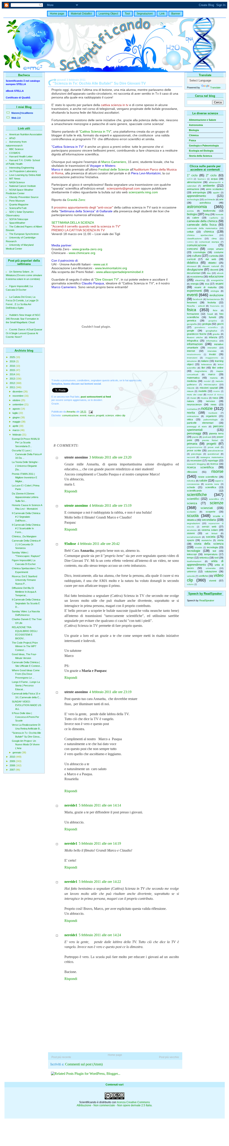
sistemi (191, 533)
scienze (216, 503)
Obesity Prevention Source (23, 197)
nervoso (210, 401)
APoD (12, 138)
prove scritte (194, 450)
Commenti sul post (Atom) (84, 1064)
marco (211, 374)
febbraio (17, 434)
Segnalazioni (145, 13)
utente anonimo (76, 505)
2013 (13, 378)
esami (219, 283)
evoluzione (216, 295)
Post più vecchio (169, 1057)
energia (195, 283)
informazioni (195, 344)
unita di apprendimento (205, 562)
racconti (191, 457)
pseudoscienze (215, 450)
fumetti (212, 317)
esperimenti (194, 290)
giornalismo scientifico (206, 327)
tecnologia (212, 547)
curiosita (213, 255)
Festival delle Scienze (113, 169)
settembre (18, 404)
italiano (205, 361)
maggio (17, 421)
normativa (192, 409)
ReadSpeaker (206, 600)
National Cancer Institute (22, 186)
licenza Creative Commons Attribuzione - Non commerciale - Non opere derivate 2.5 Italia (114, 1104)
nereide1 (70, 805)
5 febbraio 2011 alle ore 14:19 (100, 843)
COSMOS (14, 153)
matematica (193, 377)
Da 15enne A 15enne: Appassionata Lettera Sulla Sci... (25, 497)
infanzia (213, 337)
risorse (217, 471)
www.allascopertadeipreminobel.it (119, 272)
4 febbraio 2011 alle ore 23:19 (110, 692)
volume (190, 584)
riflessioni (192, 472)
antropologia (199, 192)
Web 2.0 (16, 118)
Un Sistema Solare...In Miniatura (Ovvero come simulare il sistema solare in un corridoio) (24, 275)
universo (191, 571)
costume (218, 252)
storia (220, 540)
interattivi (212, 347)
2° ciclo (211, 175)
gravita (216, 334)
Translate (215, 87)
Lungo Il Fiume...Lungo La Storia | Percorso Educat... (26, 686)
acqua (214, 178)
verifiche (203, 576)
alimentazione (194, 182)
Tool (127, 13)
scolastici (191, 511)
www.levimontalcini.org (111, 268)
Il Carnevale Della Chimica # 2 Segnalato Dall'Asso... (26, 517)
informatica (211, 341)
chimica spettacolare (200, 235)
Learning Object (108, 13)
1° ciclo (192, 175)
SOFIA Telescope (18, 219)
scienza (192, 503)
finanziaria (214, 306)
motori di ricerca (215, 395)
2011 (13, 387)
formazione (193, 314)
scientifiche (197, 494)
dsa (209, 273)
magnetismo (201, 371)
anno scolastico (214, 189)
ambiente (209, 185)
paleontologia (211, 419)
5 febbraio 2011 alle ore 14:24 (100, 935)
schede (191, 487)
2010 (13, 756)
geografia (192, 324)
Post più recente (61, 1057)
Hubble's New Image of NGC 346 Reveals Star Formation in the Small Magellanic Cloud (23, 319)
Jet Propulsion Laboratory (23, 171)
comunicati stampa (209, 242)
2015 (13, 370)
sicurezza (192, 530)
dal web (211, 259)
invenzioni (192, 357)
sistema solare (209, 530)
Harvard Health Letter (21, 156)
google (190, 330)
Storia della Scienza (200, 155)
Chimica (194, 135)
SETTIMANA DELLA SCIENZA (72, 222)
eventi (192, 295)
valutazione (211, 571)
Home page (57, 13)
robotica (191, 480)
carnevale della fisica (201, 224)
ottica (190, 419)
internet (191, 351)
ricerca (214, 464)
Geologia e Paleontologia (204, 145)
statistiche (206, 540)
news (213, 404)
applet (216, 192)
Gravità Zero (76, 200)
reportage (213, 460)
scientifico (214, 499)
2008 (13, 765)
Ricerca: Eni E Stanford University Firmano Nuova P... (24, 580)
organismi (211, 416)
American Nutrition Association (25, 134)
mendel (207, 381)
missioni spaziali (209, 387)
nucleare (212, 413)
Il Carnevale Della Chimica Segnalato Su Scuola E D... (26, 603)
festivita (212, 302)
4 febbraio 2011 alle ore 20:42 (98, 544)
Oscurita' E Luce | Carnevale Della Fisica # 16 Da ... (27, 454)
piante (195, 437)
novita (191, 412)
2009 (13, 761)
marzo (16, 430)
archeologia (193, 199)
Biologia (194, 130)
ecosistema (196, 276)
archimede (209, 199)
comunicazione (196, 245)
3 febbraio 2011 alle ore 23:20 (110, 457)
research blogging (196, 464)
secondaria (209, 519)
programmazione (194, 447)
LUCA (190, 179)
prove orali (213, 447)
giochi (220, 324)
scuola (193, 515)
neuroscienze (194, 404)
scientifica (210, 487)
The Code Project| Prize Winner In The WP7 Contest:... (25, 646)
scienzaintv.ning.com (143, 192)
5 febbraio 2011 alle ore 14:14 (100, 805)
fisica (191, 310)
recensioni (195, 460)
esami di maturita (205, 287)
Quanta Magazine (18, 204)
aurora (190, 211)
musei (193, 398)
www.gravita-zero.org (87, 249)
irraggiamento (212, 358)
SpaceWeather (17, 222)
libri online (217, 367)
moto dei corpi (194, 394)
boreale (219, 214)
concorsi (192, 248)
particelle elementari (200, 422)
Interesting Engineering (21, 167)
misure (190, 391)
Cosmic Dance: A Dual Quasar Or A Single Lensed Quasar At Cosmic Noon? (24, 333)
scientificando (194, 490)
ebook (220, 273)
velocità (191, 576)
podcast (207, 437)
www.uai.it (100, 264)
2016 (13, 366)
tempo (190, 557)
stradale (198, 547)
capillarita (213, 218)
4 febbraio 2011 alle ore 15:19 (110, 505)
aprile (16, 426)
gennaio (17, 752)
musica (204, 398)
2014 (13, 374)
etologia (215, 291)
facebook (197, 299)
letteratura (206, 364)
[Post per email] (90, 411)
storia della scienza (208, 543)
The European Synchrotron (24, 234)
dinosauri (191, 266)
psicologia (196, 454)
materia (214, 378)
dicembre (18, 391)
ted (214, 551)
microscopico (210, 384)
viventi (212, 580)
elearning (200, 280)
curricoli (191, 259)
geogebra (212, 321)
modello (202, 391)
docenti (214, 269)
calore (195, 217)
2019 (13, 361)
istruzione (192, 361)
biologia (192, 214)
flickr (215, 310)
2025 (13, 357)
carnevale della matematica (202, 228)
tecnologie (193, 550)
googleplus (211, 330)
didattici (212, 262)
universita (211, 568)
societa (210, 536)
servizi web (209, 526)
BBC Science (16, 149)
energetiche (217, 280)
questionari (213, 454)
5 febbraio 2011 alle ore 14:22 (100, 881)
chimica (209, 231)
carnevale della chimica (202, 221)
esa (207, 283)
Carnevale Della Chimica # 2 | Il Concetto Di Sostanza (26, 544)
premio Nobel (210, 440)
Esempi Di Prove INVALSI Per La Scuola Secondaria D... (26, 443)
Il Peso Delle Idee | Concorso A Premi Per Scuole (25, 717)
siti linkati (211, 533)
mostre (216, 391)
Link (162, 13)
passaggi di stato (197, 426)
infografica (192, 340)
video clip (120, 415)
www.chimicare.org (82, 253)
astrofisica (205, 202)
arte (221, 199)
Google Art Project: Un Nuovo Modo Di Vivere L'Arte (26, 745)
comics (190, 242)
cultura (196, 255)
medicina (192, 381)
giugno (16, 417)
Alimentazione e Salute (202, 120)
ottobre (17, 400)
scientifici (193, 498)
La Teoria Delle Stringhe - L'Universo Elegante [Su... (25, 466)
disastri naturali (210, 266)
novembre (18, 395)
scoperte (210, 511)
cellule (190, 231)
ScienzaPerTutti (17, 208)
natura (190, 401)
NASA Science (17, 182)
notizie (207, 408)
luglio (16, 413)
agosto (17, 408)
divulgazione (195, 269)
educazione (216, 276)
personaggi (194, 433)
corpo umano (215, 249)
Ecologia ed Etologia (201, 150)
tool (216, 557)
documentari (193, 273)
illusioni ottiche (195, 337)
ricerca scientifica (200, 467)
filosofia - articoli (196, 306)
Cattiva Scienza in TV (95, 131)
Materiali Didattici (81, 13)
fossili (210, 314)
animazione (193, 189)
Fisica (192, 140)
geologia (206, 324)
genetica (191, 320)
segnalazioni (193, 523)
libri (203, 367)
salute (203, 480)
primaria (192, 443)
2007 (13, 769)
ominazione (193, 416)
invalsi (212, 354)
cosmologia (199, 252)
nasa (215, 397)
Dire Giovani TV (106, 279)
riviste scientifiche (208, 476)
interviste (212, 351)
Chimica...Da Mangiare (24, 536)
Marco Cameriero (113, 162)
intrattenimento (194, 354)
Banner (175, 13)
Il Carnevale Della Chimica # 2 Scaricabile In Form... (26, 528)
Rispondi (70, 491)
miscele (191, 388)
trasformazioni (194, 561)
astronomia (197, 206)
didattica (192, 262)
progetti (211, 443)
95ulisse (70, 544)
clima (214, 238)
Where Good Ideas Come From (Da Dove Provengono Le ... (26, 674)
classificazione (194, 238)
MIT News (14, 178)
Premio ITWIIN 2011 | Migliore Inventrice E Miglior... (24, 478)
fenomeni (192, 302)
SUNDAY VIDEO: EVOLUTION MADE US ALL (26, 705)
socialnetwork (194, 537)
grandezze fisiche (196, 334)
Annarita (71, 411)
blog (207, 214)
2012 (13, 383)
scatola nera (212, 484)
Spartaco (201, 179)
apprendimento (196, 196)
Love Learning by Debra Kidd (25, 175)
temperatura (210, 554)
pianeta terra (216, 433)
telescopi (192, 554)
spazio (190, 540)
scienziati (207, 508)
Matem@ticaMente (22, 113)
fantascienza (213, 299)
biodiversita (209, 210)
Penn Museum (17, 200)
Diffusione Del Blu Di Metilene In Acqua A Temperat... (24, 592)
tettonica (204, 557)
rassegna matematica (211, 457)
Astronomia (196, 125)
